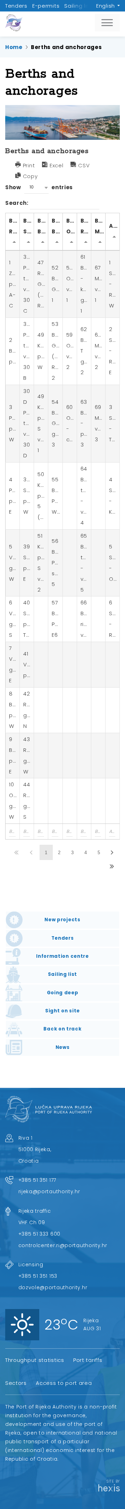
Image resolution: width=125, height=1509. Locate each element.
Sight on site (62, 1011)
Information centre (62, 956)
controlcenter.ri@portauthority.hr (62, 1245)
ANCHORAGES (114, 226)
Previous (32, 852)
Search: (17, 202)
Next (113, 852)
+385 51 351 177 (37, 1180)
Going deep (62, 992)
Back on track (62, 1029)
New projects (62, 919)
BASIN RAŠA (86, 226)
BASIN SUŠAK (28, 226)
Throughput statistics (34, 1360)
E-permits (45, 5)
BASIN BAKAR (57, 226)
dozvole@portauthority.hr (53, 1287)
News (63, 1047)
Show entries (39, 187)
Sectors (16, 1383)
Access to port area (64, 1383)
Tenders (16, 5)
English (105, 5)
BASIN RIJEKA (14, 226)
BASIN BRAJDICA (43, 226)
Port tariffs (87, 1360)
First (17, 852)
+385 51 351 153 (38, 1276)
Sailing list (78, 5)
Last (112, 866)
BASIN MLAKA (100, 226)
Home (14, 47)
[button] (36, 188)
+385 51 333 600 (39, 1233)
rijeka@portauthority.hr (49, 1191)
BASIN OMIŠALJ (71, 226)
